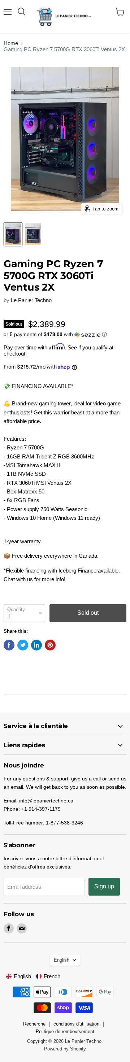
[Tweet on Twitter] (22, 645)
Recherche (34, 1024)
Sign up (104, 886)
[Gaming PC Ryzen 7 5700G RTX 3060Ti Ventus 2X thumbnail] (13, 234)
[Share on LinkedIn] (36, 645)
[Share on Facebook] (9, 645)
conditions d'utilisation (76, 1024)
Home (11, 43)
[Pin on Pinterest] (50, 645)
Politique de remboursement (65, 1031)
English (61, 960)
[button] (65, 334)
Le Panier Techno (31, 300)
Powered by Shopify (65, 1049)
